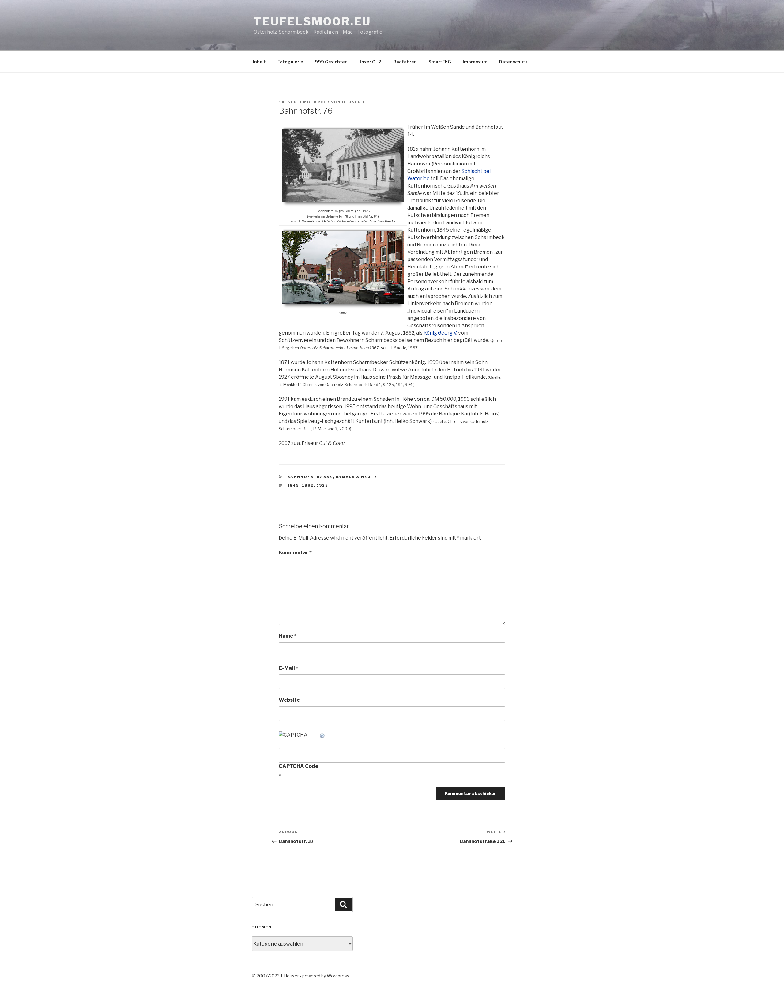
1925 (322, 485)
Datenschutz (513, 61)
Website (289, 700)
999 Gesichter (331, 61)
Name (287, 636)
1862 (308, 485)
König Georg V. (440, 333)
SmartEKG (439, 61)
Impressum (475, 61)
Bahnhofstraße (310, 477)
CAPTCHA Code (298, 766)
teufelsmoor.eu (312, 21)
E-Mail (288, 668)
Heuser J (353, 102)
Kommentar (295, 553)
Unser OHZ (370, 61)
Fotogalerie (290, 61)
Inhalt (259, 61)
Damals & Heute (357, 477)
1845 (293, 485)
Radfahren (405, 61)
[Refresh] (322, 735)
